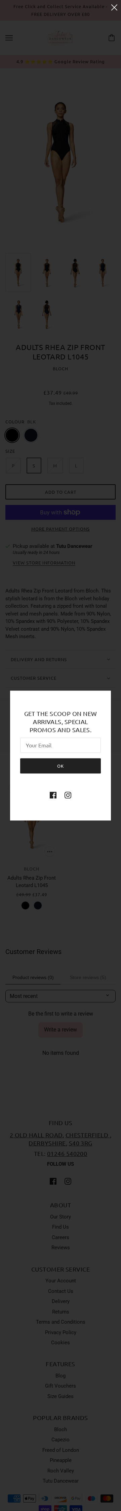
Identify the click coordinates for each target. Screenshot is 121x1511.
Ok (60, 766)
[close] (114, 7)
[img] (53, 795)
